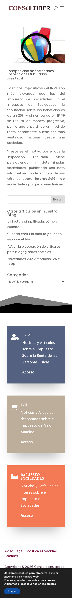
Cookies (11, 556)
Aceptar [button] (12, 591)
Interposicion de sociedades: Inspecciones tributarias (30, 72)
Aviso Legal (13, 551)
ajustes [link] (51, 584)
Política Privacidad (42, 551)
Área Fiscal (15, 78)
